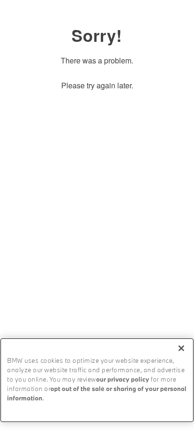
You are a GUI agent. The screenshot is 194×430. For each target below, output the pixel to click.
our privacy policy (122, 380)
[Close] (181, 348)
